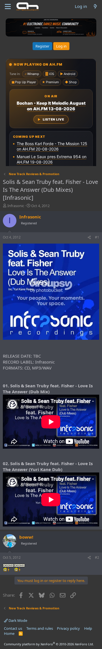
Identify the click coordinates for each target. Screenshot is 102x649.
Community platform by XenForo (49, 644)
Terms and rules (39, 628)
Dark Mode (17, 620)
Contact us (13, 628)
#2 (97, 557)
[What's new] (95, 6)
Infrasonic (15, 205)
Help (88, 628)
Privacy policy (68, 628)
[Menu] (7, 6)
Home (9, 633)
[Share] (89, 237)
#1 (97, 237)
